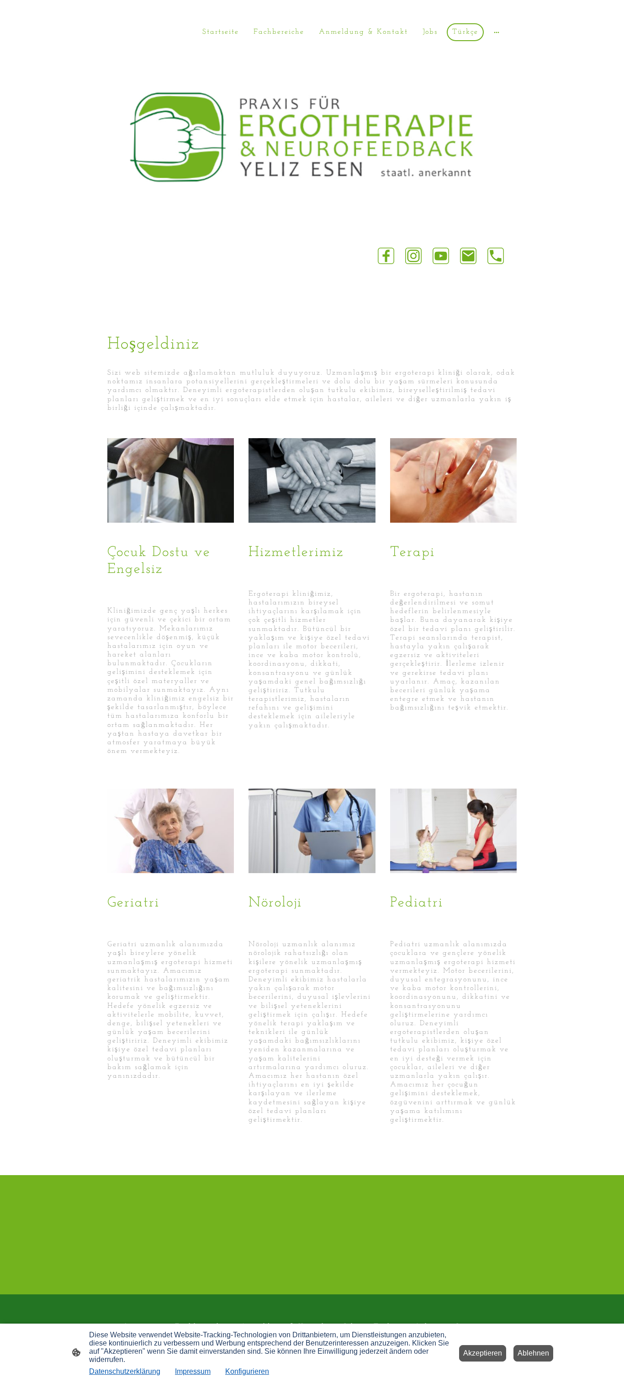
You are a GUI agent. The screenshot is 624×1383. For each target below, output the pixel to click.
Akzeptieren (482, 1353)
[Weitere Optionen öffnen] (496, 32)
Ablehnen (533, 1353)
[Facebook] (386, 256)
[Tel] (495, 256)
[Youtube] (441, 256)
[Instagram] (413, 256)
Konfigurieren (247, 1371)
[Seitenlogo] (141, 75)
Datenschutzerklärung (124, 1371)
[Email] (468, 256)
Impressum (193, 1371)
